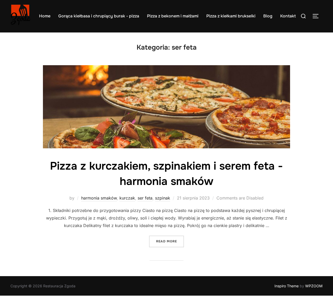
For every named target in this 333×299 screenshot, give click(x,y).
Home (44, 16)
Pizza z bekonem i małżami (172, 16)
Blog (267, 16)
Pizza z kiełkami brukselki (230, 16)
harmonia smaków (99, 198)
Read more (170, 241)
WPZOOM (314, 286)
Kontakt (288, 16)
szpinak (162, 198)
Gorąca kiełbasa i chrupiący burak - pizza (98, 16)
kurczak (127, 198)
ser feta (145, 198)
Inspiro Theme (286, 286)
